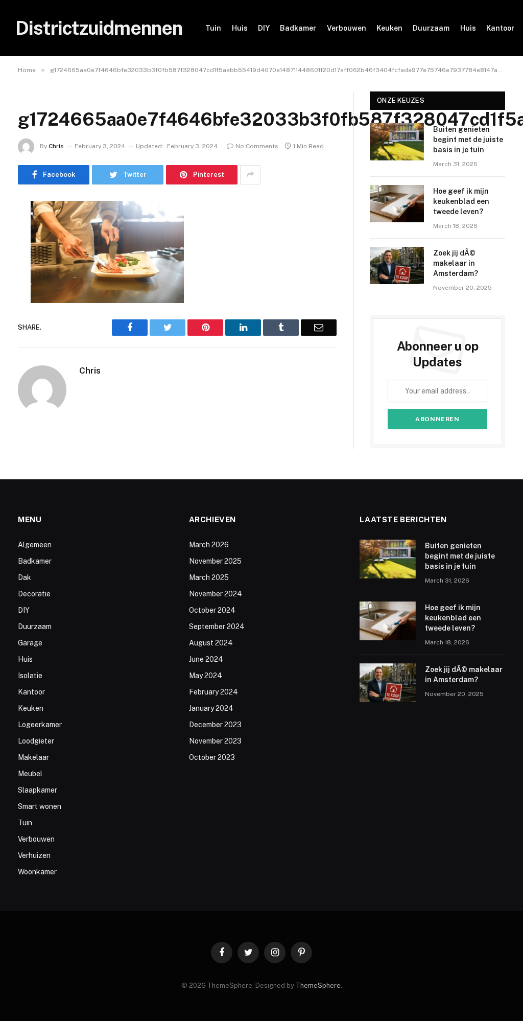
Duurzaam (431, 28)
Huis (240, 28)
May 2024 (205, 675)
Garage (30, 643)
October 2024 (212, 610)
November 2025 (215, 561)
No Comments (256, 146)
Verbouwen (346, 28)
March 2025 (209, 577)
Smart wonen (39, 806)
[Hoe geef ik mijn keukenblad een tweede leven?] (397, 203)
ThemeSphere (318, 985)
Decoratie (34, 594)
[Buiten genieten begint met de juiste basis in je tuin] (397, 141)
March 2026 (209, 545)
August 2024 (211, 643)
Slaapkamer (37, 790)
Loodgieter (36, 741)
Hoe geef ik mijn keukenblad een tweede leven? (461, 201)
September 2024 (217, 626)
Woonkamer (37, 872)
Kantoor (500, 28)
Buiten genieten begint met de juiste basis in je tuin (468, 139)
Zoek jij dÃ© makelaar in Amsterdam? (455, 263)
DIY (264, 28)
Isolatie (30, 675)
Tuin (213, 28)
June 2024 (206, 659)
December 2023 (215, 725)
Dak (24, 577)
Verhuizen (34, 855)
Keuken (389, 28)
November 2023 (215, 741)
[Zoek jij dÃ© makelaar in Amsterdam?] (397, 265)
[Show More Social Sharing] (250, 174)
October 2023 (212, 757)
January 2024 (211, 708)
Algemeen (35, 545)
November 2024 (215, 594)
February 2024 (213, 692)
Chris (56, 146)
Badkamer (298, 28)
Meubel (30, 774)
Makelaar (33, 757)
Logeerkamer (40, 725)
